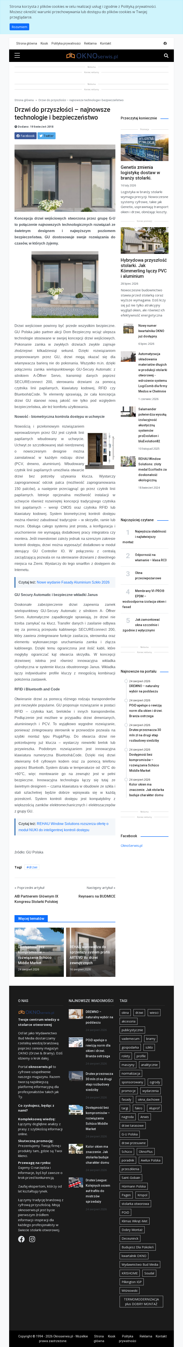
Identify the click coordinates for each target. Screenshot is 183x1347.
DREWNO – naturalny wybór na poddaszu (99, 1017)
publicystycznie (132, 1030)
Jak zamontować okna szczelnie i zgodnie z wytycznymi (141, 625)
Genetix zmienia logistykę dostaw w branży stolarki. (140, 173)
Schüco (127, 1151)
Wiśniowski (129, 1290)
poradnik (128, 1160)
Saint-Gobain (131, 1178)
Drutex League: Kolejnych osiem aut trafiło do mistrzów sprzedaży (98, 1190)
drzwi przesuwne (134, 1143)
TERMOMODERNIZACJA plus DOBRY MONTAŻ (141, 1301)
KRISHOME (130, 1273)
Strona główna (26, 43)
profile (141, 1056)
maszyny (128, 1065)
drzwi (33, 867)
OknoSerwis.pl (131, 845)
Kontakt (105, 43)
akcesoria (128, 1021)
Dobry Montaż (132, 1230)
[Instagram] (32, 1240)
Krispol (142, 1195)
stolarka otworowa (135, 1204)
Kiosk (44, 43)
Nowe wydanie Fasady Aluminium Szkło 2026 (73, 582)
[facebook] (165, 43)
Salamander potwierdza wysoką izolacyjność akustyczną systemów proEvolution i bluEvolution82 (152, 425)
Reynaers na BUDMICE (97, 896)
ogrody (155, 1082)
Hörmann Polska (134, 1186)
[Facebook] (22, 1240)
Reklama (90, 43)
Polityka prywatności (66, 43)
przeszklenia (130, 1169)
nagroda (128, 1117)
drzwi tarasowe (133, 1125)
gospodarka (130, 1047)
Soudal (149, 1273)
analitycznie (149, 1065)
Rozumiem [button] (19, 27)
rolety (126, 1056)
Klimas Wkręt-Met (135, 1221)
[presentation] (16, 953)
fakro (138, 1108)
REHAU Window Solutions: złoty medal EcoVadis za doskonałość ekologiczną (152, 469)
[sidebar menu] (17, 55)
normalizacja (131, 1073)
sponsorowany (132, 1082)
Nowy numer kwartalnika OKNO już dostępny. (151, 331)
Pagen (126, 1195)
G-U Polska (130, 1134)
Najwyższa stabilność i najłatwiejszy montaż (144, 537)
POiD (125, 1212)
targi (125, 1108)
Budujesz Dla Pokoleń (138, 1247)
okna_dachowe (149, 1099)
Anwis (144, 1117)
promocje (129, 1091)
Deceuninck (130, 1238)
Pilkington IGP (132, 1282)
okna (125, 1012)
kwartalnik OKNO (134, 1256)
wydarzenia (150, 1091)
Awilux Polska (150, 1160)
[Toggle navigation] (166, 56)
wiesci (154, 1012)
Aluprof (154, 1108)
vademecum (130, 1039)
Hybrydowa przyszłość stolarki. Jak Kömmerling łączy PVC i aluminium (144, 268)
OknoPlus (146, 1151)
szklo (149, 1047)
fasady (126, 1099)
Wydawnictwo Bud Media (140, 1264)
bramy (150, 1039)
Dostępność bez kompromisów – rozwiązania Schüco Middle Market (98, 1118)
